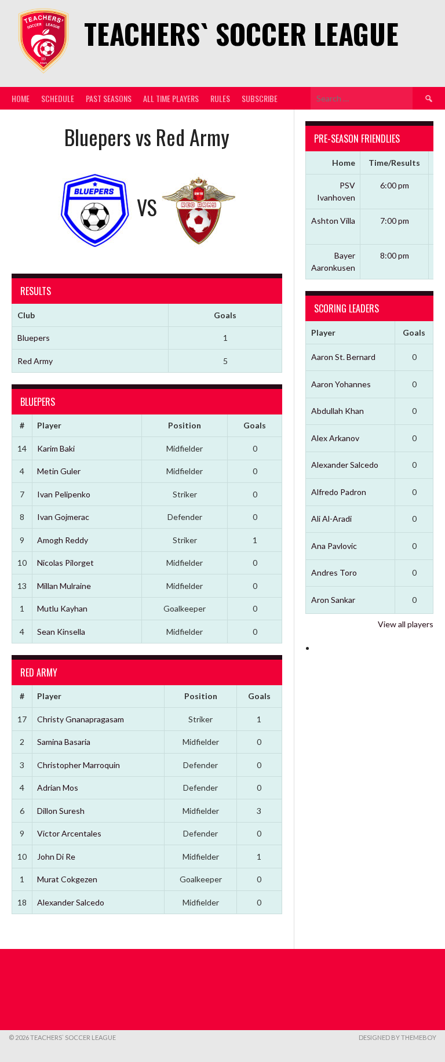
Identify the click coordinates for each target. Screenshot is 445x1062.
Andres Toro (334, 572)
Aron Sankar (333, 600)
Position (184, 425)
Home (21, 98)
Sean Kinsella (61, 632)
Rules (220, 98)
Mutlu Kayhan (62, 608)
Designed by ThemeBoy (397, 1037)
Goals (254, 425)
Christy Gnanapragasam (80, 719)
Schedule (57, 98)
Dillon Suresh (61, 811)
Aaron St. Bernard (343, 357)
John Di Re (56, 856)
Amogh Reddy (62, 540)
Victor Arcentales (69, 833)
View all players (405, 624)
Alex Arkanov (335, 438)
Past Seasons (109, 98)
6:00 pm (394, 185)
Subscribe (260, 98)
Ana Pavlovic (334, 546)
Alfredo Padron (338, 492)
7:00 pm (394, 221)
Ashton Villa (333, 221)
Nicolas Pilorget (65, 563)
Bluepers (33, 338)
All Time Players (171, 98)
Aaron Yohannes (341, 384)
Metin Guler (59, 471)
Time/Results (394, 163)
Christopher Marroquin (78, 765)
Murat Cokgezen (67, 879)
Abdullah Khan (337, 411)
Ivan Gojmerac (63, 517)
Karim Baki (56, 448)
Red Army (35, 361)
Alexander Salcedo (70, 902)
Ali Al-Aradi (331, 518)
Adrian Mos (57, 787)
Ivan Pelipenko (63, 494)
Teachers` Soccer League (241, 33)
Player (49, 425)
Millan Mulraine (64, 586)
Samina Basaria (63, 742)
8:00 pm (394, 255)
